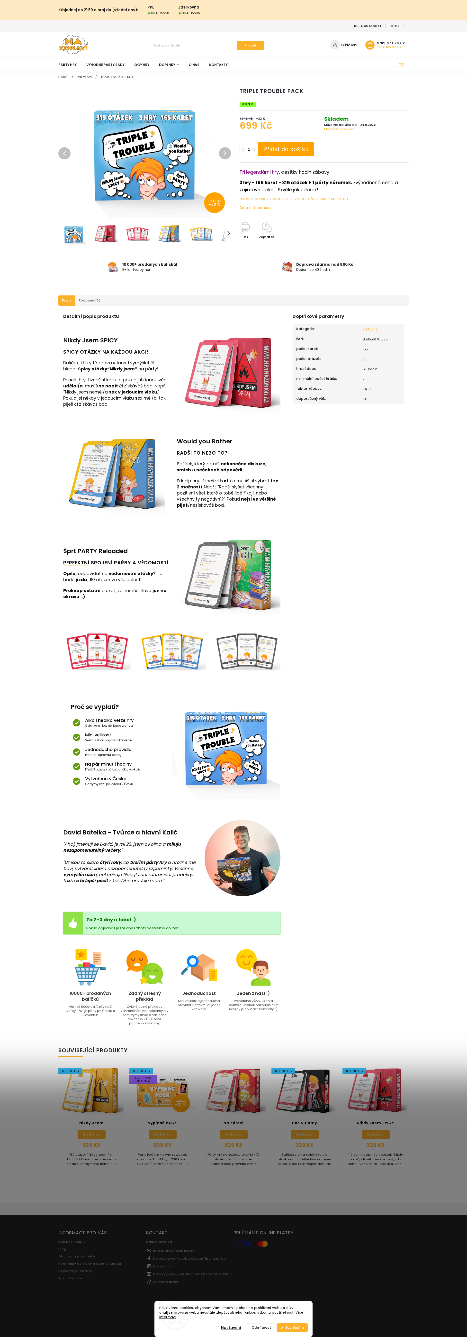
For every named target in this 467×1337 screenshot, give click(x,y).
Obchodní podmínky (76, 1256)
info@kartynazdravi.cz (173, 1251)
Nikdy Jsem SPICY (90, 340)
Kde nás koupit (367, 26)
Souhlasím (294, 1327)
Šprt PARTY (80, 551)
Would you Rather (205, 441)
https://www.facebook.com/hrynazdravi (189, 1258)
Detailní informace (255, 207)
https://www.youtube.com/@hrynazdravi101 (192, 1274)
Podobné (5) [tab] (90, 300)
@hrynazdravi (165, 1282)
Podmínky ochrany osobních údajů (89, 1264)
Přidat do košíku (286, 149)
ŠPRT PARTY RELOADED (329, 199)
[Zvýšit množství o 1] (254, 149)
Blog (394, 26)
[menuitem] (69, 65)
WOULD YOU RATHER (290, 199)
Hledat (250, 45)
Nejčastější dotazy (75, 1271)
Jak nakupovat (71, 1278)
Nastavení (231, 1327)
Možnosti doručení (340, 129)
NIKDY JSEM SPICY (255, 199)
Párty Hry (370, 329)
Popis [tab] (67, 300)
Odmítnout (261, 1327)
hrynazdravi (164, 1266)
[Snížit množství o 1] (243, 149)
